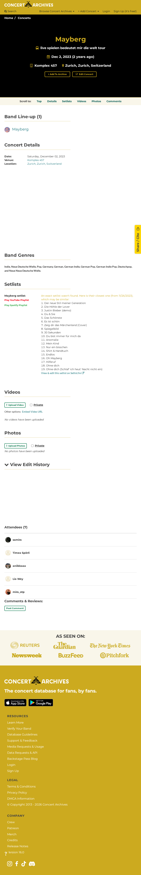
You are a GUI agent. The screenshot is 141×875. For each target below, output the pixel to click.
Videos (81, 101)
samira (17, 539)
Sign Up (13, 771)
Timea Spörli (21, 552)
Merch (12, 834)
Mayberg (20, 129)
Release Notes (17, 846)
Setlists (67, 101)
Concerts (24, 18)
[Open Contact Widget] (5, 854)
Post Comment (15, 608)
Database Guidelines (22, 734)
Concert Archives (55, 804)
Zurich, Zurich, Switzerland (88, 66)
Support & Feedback (22, 740)
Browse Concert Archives (56, 11)
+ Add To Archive (57, 74)
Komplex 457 (46, 66)
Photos (96, 101)
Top (39, 101)
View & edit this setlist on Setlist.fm (61, 373)
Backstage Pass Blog (22, 759)
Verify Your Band (19, 728)
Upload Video (15, 405)
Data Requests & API (22, 752)
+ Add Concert (87, 11)
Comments (113, 101)
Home (8, 18)
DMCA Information (21, 798)
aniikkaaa (19, 566)
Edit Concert (85, 74)
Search (11, 11)
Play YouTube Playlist (16, 300)
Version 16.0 (15, 852)
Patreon (13, 828)
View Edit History (29, 464)
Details (52, 101)
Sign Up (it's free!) (125, 11)
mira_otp (19, 592)
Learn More (15, 722)
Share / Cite (138, 242)
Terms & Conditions (21, 786)
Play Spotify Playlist (15, 305)
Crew (11, 822)
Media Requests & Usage (25, 746)
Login (106, 11)
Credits (12, 840)
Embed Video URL (32, 411)
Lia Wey (18, 579)
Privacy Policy (17, 792)
